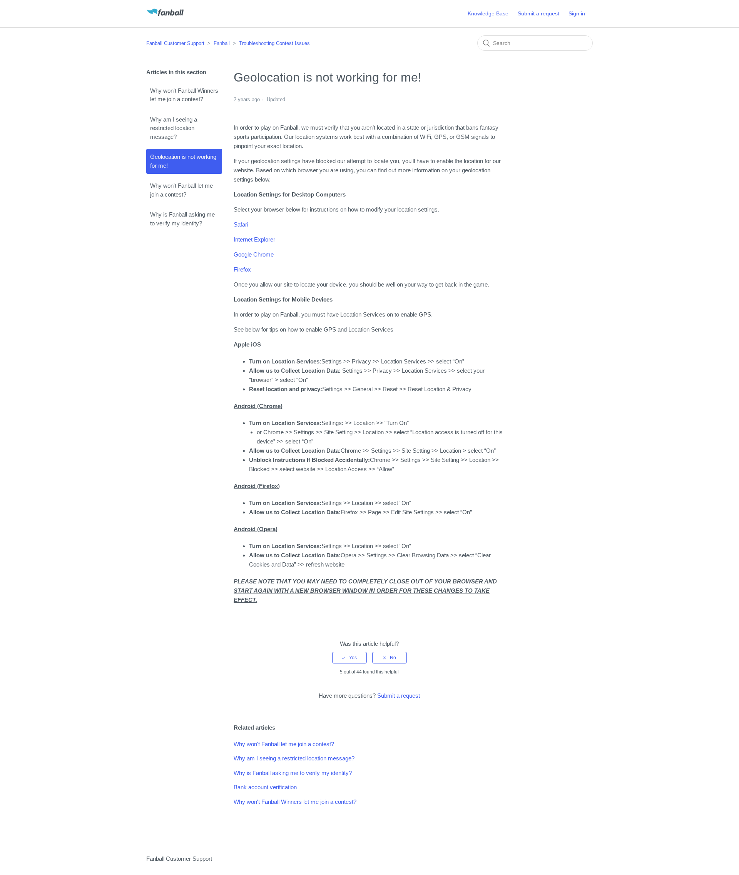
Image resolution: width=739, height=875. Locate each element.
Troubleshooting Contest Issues (274, 43)
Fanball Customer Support (175, 43)
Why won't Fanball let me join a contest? (181, 190)
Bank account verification (265, 787)
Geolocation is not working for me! (183, 161)
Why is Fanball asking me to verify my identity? (182, 219)
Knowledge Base (488, 13)
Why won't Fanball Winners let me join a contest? (184, 95)
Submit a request (538, 13)
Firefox (242, 269)
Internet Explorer (254, 239)
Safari (241, 224)
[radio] (349, 657)
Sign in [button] (576, 13)
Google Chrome (254, 254)
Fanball (222, 43)
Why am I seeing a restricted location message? (173, 128)
